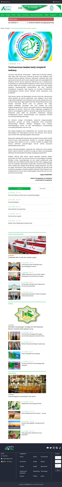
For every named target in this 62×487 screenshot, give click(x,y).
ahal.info (5, 456)
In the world (44, 457)
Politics (13, 15)
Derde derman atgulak (14, 216)
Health (46, 15)
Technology (44, 471)
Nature (43, 461)
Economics (26, 15)
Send (58, 470)
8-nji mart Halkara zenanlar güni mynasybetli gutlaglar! (24, 195)
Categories (53, 15)
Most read (19, 188)
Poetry (35, 461)
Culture (19, 15)
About (42, 476)
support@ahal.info (7, 458)
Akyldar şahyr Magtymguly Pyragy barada (20, 223)
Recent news (42, 188)
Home (2, 15)
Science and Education (36, 15)
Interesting (36, 471)
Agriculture (44, 466)
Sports (35, 457)
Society (8, 15)
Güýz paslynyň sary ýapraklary (17, 209)
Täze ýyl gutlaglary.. (13, 202)
